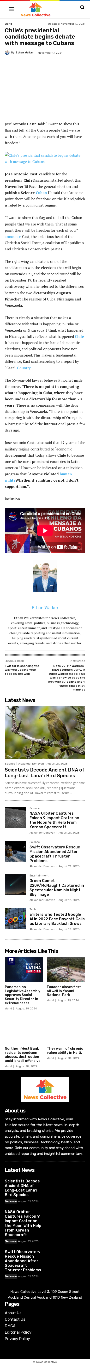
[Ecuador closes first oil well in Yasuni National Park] (66, 969)
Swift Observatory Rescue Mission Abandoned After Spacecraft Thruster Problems (55, 854)
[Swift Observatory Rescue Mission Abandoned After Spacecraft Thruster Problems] (15, 851)
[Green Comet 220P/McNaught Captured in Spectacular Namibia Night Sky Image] (15, 884)
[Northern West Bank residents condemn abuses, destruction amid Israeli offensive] (24, 1031)
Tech (33, 909)
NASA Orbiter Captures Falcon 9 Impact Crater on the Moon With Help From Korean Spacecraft (54, 820)
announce (13, 236)
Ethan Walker (25, 52)
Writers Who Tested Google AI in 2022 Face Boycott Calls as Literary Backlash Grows (57, 919)
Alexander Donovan (31, 763)
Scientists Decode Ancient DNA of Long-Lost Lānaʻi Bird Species (44, 772)
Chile (79, 336)
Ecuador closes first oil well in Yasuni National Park (64, 991)
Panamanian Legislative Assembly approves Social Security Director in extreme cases (22, 995)
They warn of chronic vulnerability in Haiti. (65, 1051)
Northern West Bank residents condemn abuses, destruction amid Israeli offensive (22, 1055)
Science (10, 763)
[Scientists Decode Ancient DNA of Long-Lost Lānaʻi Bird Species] (45, 732)
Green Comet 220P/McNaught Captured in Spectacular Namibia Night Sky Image (57, 887)
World (8, 24)
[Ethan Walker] (8, 52)
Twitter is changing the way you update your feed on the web (22, 669)
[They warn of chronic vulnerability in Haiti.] (66, 1031)
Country (23, 367)
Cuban (41, 192)
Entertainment (39, 875)
